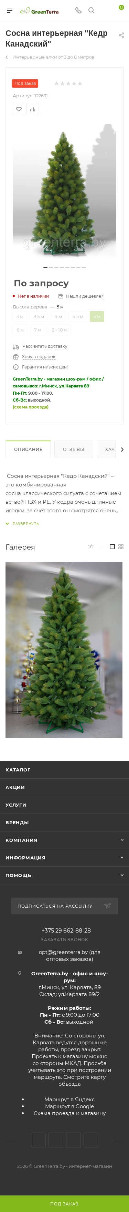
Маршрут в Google (69, 1106)
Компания (21, 840)
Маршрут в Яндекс (69, 1099)
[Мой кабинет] (104, 11)
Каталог (18, 769)
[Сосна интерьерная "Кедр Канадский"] (64, 193)
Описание (28, 449)
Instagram (56, 1140)
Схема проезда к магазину (70, 1113)
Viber (91, 1140)
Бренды (17, 822)
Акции (15, 787)
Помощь (18, 875)
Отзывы (74, 449)
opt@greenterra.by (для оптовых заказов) (69, 955)
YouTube (73, 1140)
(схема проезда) (31, 407)
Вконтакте (38, 1140)
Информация (26, 857)
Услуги (16, 805)
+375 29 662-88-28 (66, 931)
